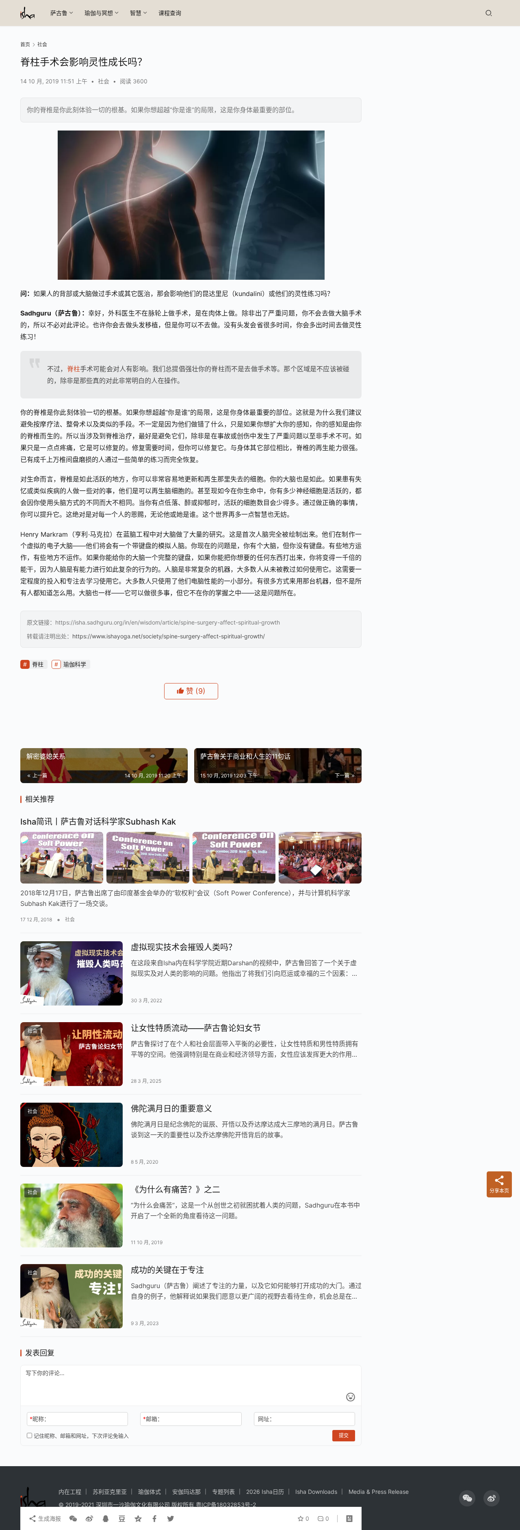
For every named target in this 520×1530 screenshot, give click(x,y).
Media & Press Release (379, 1491)
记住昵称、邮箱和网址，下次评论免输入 (80, 1435)
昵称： (40, 1418)
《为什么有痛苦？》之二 (175, 1190)
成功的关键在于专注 (167, 1270)
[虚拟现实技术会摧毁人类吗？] (71, 973)
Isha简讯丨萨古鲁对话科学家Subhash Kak (98, 822)
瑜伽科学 (74, 664)
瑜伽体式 (149, 1491)
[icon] (467, 1498)
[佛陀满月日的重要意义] (71, 1135)
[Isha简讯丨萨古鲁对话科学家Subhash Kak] (191, 858)
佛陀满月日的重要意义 (171, 1109)
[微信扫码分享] (73, 1518)
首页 (25, 44)
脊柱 (73, 369)
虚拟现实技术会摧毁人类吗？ (183, 947)
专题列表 (223, 1491)
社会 (103, 81)
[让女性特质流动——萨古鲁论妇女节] (71, 1054)
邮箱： (153, 1418)
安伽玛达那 (186, 1491)
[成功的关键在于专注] (71, 1296)
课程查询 (169, 12)
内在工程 (69, 1491)
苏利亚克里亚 (110, 1491)
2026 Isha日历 (265, 1491)
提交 (344, 1435)
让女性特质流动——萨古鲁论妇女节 (196, 1028)
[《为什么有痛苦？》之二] (71, 1216)
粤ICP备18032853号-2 (226, 1504)
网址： (266, 1418)
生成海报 (49, 1518)
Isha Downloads (316, 1491)
